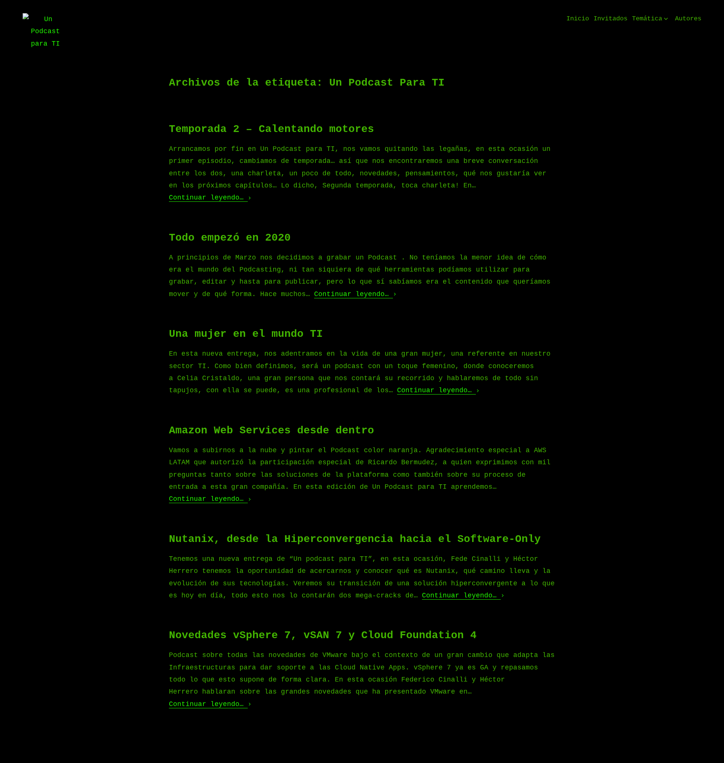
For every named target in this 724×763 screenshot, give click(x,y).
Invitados (610, 18)
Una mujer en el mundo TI (246, 334)
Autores (688, 18)
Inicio (577, 18)
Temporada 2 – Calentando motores (271, 129)
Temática (647, 18)
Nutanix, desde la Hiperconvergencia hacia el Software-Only (355, 539)
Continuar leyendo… (208, 197)
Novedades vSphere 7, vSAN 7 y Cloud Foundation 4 (323, 635)
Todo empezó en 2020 (230, 238)
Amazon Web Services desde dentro (271, 430)
